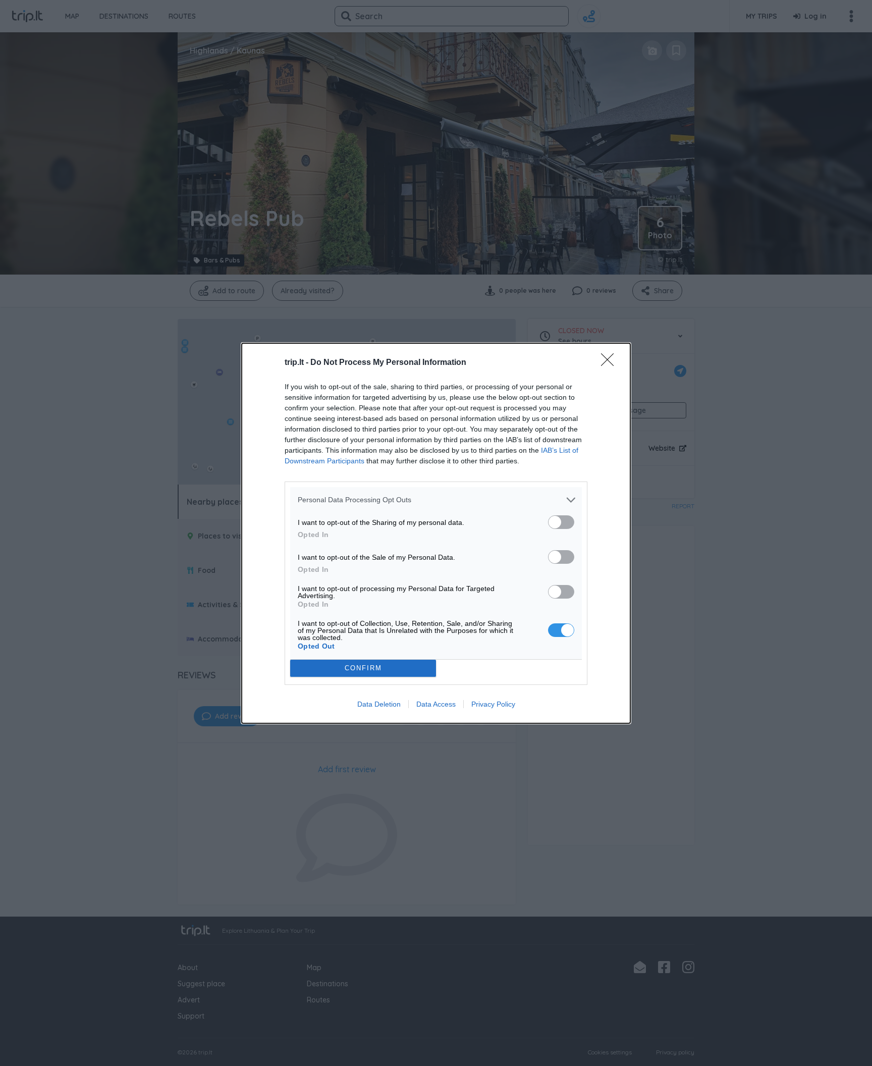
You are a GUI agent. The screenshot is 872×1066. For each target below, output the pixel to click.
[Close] (610, 362)
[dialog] (436, 533)
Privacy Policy (493, 704)
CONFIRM (363, 668)
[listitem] (436, 500)
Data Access (436, 704)
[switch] (561, 522)
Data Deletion (379, 704)
